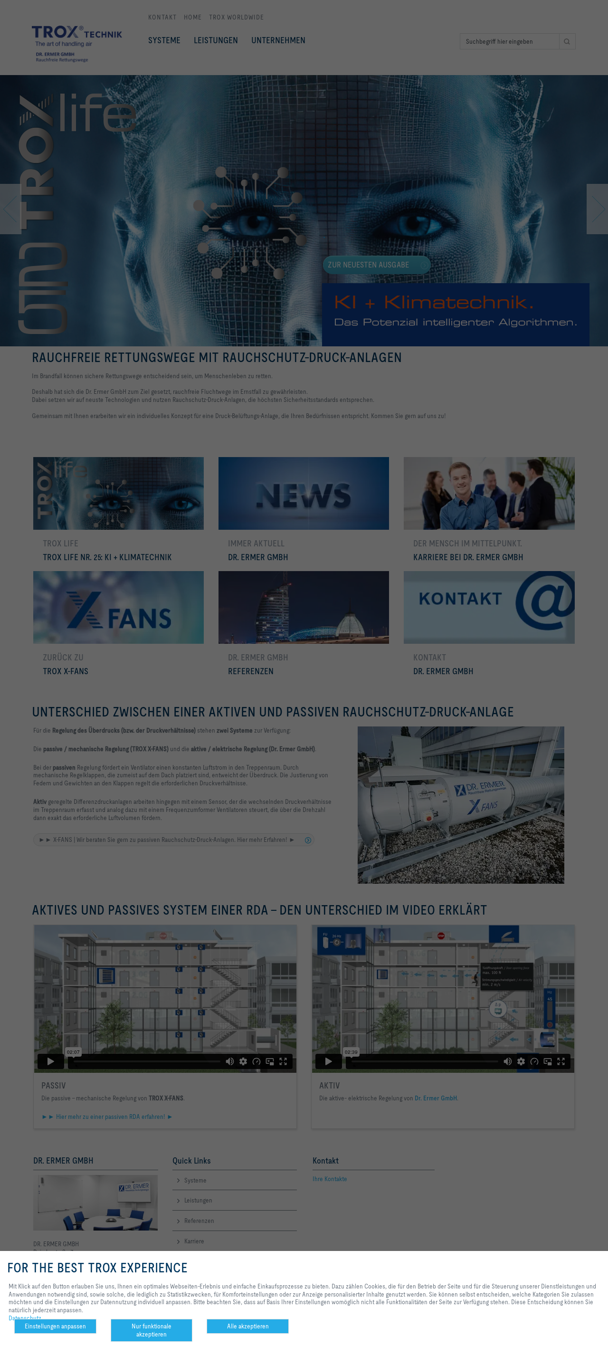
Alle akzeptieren (248, 1326)
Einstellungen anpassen (55, 1326)
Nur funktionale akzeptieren (151, 1330)
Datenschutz (25, 1318)
